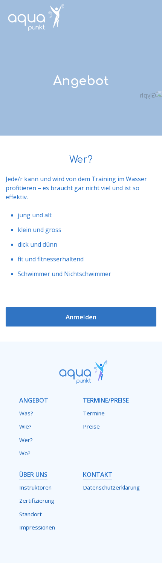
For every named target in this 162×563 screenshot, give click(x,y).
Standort (30, 514)
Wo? (25, 453)
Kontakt (97, 474)
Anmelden (81, 317)
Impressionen (37, 527)
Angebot (33, 400)
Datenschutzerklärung (111, 487)
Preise (91, 426)
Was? (26, 413)
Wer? (26, 440)
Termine (94, 413)
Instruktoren (35, 487)
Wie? (25, 426)
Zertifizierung (36, 500)
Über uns (33, 474)
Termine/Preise (106, 400)
